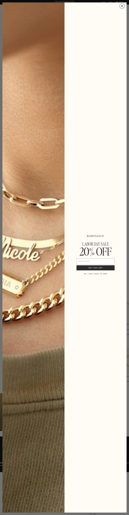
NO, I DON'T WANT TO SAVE (95, 274)
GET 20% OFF (95, 268)
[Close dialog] (122, 6)
